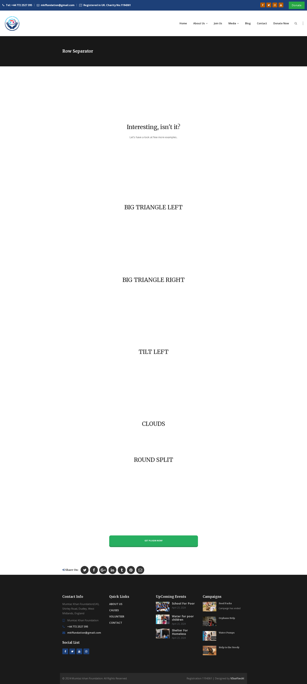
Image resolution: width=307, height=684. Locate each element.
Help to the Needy (229, 647)
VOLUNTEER (116, 616)
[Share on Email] (140, 570)
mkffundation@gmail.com (84, 632)
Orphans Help (227, 618)
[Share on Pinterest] (131, 570)
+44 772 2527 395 (77, 626)
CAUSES (114, 610)
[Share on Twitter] (85, 570)
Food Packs (225, 603)
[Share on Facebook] (94, 570)
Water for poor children (183, 618)
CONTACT (115, 623)
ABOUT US (115, 604)
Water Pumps (227, 632)
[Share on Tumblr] (122, 570)
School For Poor (183, 603)
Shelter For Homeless (180, 632)
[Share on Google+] (103, 570)
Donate (297, 5)
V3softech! (237, 678)
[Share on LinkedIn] (112, 570)
